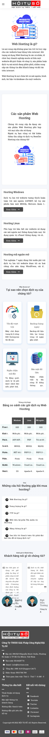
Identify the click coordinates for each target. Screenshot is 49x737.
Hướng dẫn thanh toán (12, 706)
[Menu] (3, 4)
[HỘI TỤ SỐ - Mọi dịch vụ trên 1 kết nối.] (25, 4)
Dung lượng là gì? (18, 506)
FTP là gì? (14, 513)
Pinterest (34, 712)
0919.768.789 (21, 672)
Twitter (33, 704)
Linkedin (34, 708)
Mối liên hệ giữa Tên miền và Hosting (21, 521)
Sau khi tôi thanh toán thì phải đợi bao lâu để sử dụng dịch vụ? (24, 536)
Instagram (35, 716)
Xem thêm (11, 209)
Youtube (34, 700)
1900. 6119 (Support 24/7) (25, 668)
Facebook (34, 696)
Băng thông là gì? (18, 528)
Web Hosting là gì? (18, 499)
